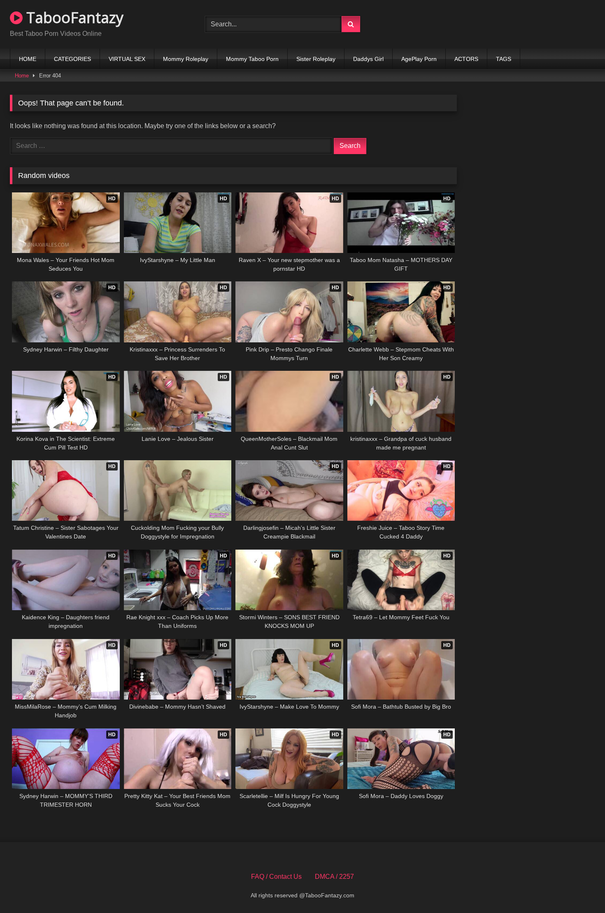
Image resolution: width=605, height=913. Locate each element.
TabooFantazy (73, 17)
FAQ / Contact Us (276, 876)
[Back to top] (579, 888)
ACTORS (466, 59)
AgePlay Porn (419, 59)
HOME (27, 59)
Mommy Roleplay (185, 59)
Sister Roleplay (315, 59)
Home (22, 76)
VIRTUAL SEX (127, 59)
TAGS (503, 59)
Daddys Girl (368, 59)
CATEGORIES (72, 59)
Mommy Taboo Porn (252, 59)
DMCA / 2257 (334, 876)
